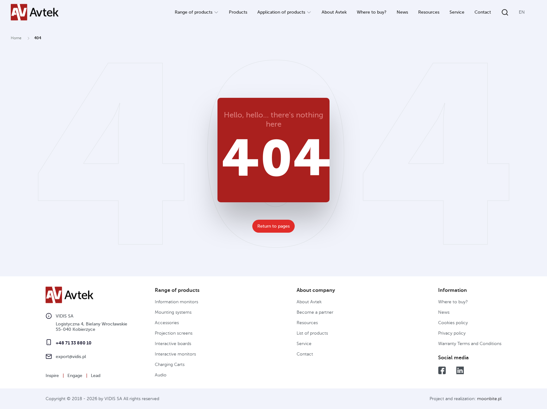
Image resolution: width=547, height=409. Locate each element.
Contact (483, 12)
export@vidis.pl (71, 356)
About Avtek (334, 12)
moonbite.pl (489, 398)
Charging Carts (170, 364)
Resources (428, 12)
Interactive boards (173, 343)
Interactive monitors (175, 354)
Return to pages (273, 226)
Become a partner (315, 312)
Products (238, 12)
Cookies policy (453, 322)
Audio (161, 375)
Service (457, 12)
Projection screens (173, 333)
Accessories (167, 322)
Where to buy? (372, 12)
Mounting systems (173, 312)
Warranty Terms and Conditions (469, 343)
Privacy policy (452, 333)
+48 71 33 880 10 (73, 342)
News (402, 12)
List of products (312, 333)
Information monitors (176, 301)
